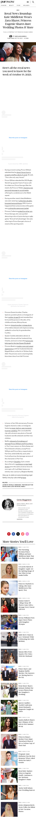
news (18, 10)
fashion (3, 5)
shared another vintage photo (21, 325)
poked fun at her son (25, 211)
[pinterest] (2, 59)
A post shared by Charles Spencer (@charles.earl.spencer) (18, 305)
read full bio (19, 519)
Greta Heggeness (21, 36)
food (18, 5)
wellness (26, 5)
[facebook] (13, 534)
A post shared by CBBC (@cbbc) (18, 164)
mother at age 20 (14, 317)
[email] (27, 534)
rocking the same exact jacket (18, 208)
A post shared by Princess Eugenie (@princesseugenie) (18, 416)
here (24, 478)
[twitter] (18, 534)
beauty (11, 5)
